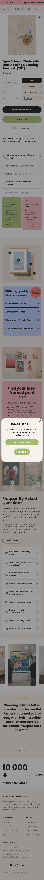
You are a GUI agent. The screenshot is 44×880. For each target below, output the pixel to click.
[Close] (40, 421)
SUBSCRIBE (22, 451)
